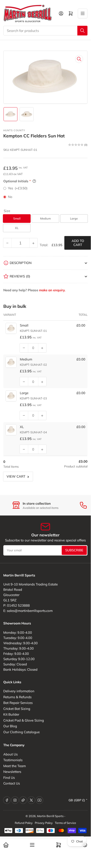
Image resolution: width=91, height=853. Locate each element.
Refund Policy (24, 823)
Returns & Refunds (17, 697)
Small (16, 218)
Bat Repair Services (18, 703)
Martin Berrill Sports (50, 816)
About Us (10, 754)
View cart (16, 476)
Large (74, 218)
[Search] (82, 30)
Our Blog (10, 726)
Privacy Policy (44, 823)
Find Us (9, 777)
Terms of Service (65, 823)
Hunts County (14, 130)
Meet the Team (14, 766)
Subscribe (74, 550)
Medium (45, 218)
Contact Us (11, 783)
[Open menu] (82, 13)
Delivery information (18, 691)
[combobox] (45, 30)
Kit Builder (11, 714)
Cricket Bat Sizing (16, 709)
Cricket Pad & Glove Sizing (23, 720)
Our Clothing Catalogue (21, 732)
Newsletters (12, 772)
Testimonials (12, 760)
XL (17, 228)
